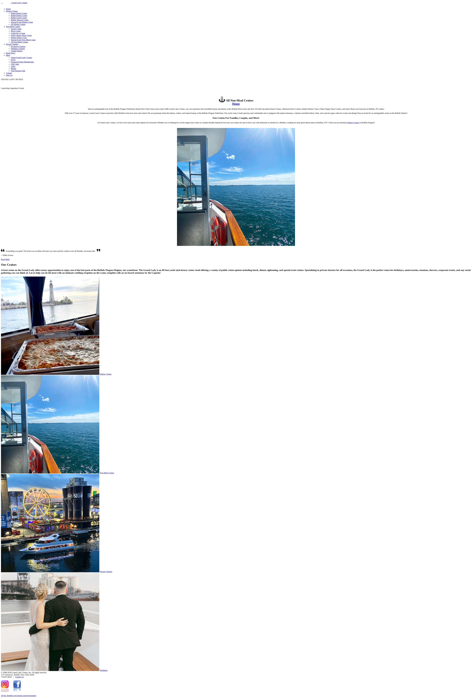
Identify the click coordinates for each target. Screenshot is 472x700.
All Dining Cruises (18, 24)
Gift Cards (15, 64)
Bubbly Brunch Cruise (19, 20)
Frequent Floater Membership (22, 62)
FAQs (13, 60)
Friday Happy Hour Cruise (21, 35)
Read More (5, 259)
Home (8, 9)
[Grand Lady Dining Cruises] (50, 374)
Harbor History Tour (19, 38)
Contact (9, 73)
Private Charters (106, 572)
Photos (13, 69)
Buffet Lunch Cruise (19, 18)
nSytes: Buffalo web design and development (18, 696)
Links (13, 66)
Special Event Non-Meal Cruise (23, 40)
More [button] (8, 55)
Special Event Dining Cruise (22, 22)
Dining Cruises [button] (12, 11)
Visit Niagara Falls (18, 71)
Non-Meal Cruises (107, 473)
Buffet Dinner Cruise (19, 15)
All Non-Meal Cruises (19, 42)
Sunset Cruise (16, 29)
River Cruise (16, 31)
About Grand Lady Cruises (21, 57)
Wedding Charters (18, 49)
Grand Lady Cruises (18, 3)
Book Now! (10, 53)
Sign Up (9, 75)
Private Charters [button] (12, 44)
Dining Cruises (353, 123)
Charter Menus (16, 51)
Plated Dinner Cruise (19, 13)
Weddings (104, 670)
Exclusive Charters (18, 46)
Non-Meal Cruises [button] (13, 27)
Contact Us (19, 677)
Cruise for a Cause (18, 33)
